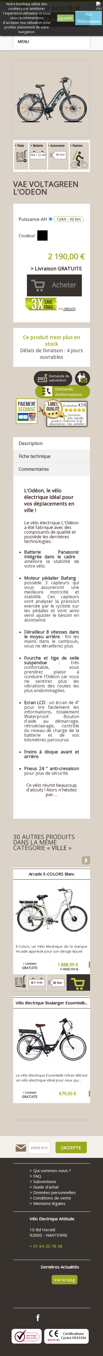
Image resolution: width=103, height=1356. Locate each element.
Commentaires (34, 469)
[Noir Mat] (42, 235)
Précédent (17, 860)
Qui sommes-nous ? (52, 1170)
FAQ (37, 1176)
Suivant (86, 860)
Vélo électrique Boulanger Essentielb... (52, 1002)
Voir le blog (64, 1279)
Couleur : (28, 236)
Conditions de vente (52, 1198)
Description (31, 443)
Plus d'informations (88, 18)
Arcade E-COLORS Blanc (51, 874)
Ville (59, 847)
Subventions (44, 1181)
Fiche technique (35, 456)
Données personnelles (54, 1192)
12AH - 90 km (69, 219)
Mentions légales (49, 1203)
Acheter (78, 993)
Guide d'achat (46, 1187)
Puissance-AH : (34, 219)
